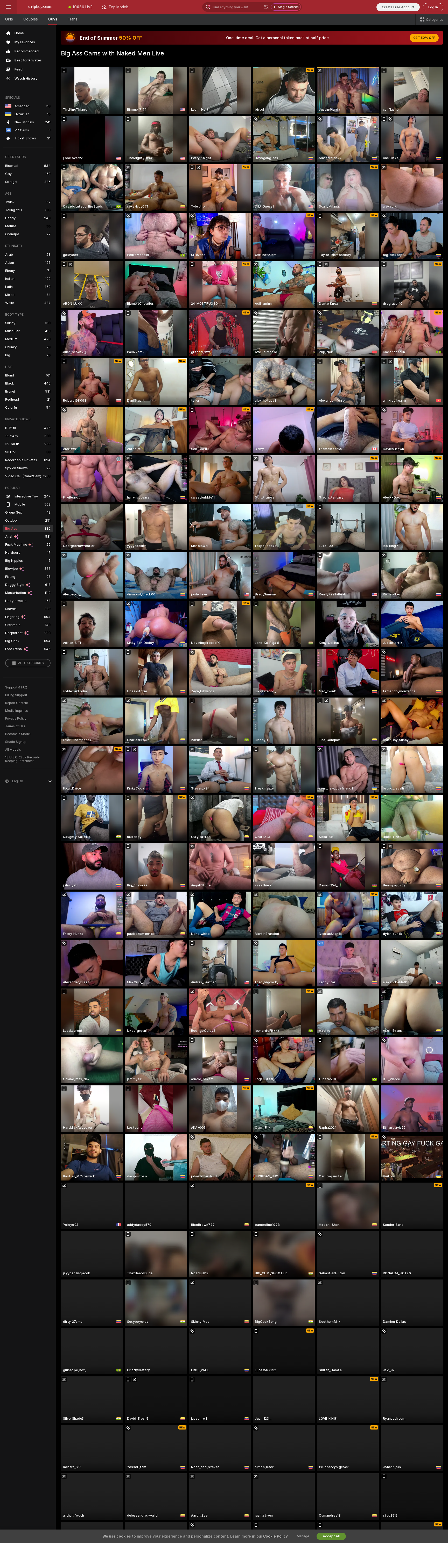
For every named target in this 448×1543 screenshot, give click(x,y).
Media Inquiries (16, 711)
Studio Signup (15, 742)
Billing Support (16, 695)
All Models (13, 749)
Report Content (16, 703)
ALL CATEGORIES (31, 663)
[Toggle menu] (8, 7)
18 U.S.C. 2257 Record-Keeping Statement (22, 759)
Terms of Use (15, 726)
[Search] (266, 7)
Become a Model (18, 734)
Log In (433, 7)
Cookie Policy (275, 1536)
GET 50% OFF (424, 38)
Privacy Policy (15, 718)
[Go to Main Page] (40, 7)
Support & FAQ (16, 687)
